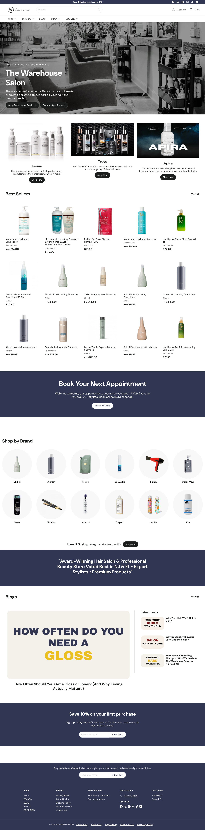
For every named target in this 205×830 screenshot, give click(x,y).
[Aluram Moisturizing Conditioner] (181, 282)
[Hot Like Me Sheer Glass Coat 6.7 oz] (181, 228)
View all (195, 194)
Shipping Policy (63, 802)
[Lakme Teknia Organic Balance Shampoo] (102, 336)
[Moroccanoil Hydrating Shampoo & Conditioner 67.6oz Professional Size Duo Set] (63, 229)
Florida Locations (96, 799)
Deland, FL (157, 799)
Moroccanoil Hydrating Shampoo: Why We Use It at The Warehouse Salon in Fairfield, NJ (181, 660)
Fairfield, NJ (157, 795)
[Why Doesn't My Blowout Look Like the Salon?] (152, 642)
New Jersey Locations (99, 795)
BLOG (42, 18)
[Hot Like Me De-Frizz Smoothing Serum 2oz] (181, 336)
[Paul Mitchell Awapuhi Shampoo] (63, 334)
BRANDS (27, 18)
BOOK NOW (72, 18)
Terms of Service (64, 806)
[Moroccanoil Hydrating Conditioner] (24, 228)
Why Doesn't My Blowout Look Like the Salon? (180, 638)
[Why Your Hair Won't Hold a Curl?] (152, 623)
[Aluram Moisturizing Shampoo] (24, 334)
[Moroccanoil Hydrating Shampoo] (142, 226)
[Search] (99, 10)
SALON (54, 18)
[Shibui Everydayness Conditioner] (142, 334)
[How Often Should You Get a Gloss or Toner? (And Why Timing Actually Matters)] (68, 645)
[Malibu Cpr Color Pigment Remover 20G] (102, 228)
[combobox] (69, 10)
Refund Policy (62, 799)
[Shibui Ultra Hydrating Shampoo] (63, 282)
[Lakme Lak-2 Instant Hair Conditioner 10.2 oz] (24, 283)
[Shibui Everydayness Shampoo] (102, 282)
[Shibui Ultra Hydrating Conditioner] (142, 283)
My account (61, 810)
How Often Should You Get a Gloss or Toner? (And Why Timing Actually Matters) (68, 686)
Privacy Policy (62, 795)
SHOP (11, 18)
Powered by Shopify (145, 824)
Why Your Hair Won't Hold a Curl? (181, 619)
